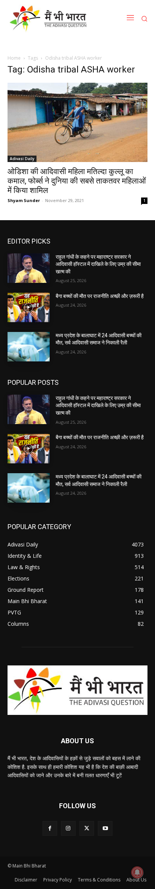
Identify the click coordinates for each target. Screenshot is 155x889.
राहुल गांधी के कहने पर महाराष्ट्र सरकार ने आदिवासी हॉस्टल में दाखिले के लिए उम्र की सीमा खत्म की (98, 264)
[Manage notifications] (137, 872)
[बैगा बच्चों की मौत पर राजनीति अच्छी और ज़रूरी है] (29, 307)
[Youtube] (105, 828)
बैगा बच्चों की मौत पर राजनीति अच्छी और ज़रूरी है (100, 296)
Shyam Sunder (24, 200)
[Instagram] (68, 828)
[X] (86, 828)
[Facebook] (50, 828)
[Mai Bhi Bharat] (49, 18)
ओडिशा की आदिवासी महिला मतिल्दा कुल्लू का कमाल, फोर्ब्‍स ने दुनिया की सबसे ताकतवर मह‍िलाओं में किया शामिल (77, 181)
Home (14, 58)
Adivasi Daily (22, 158)
